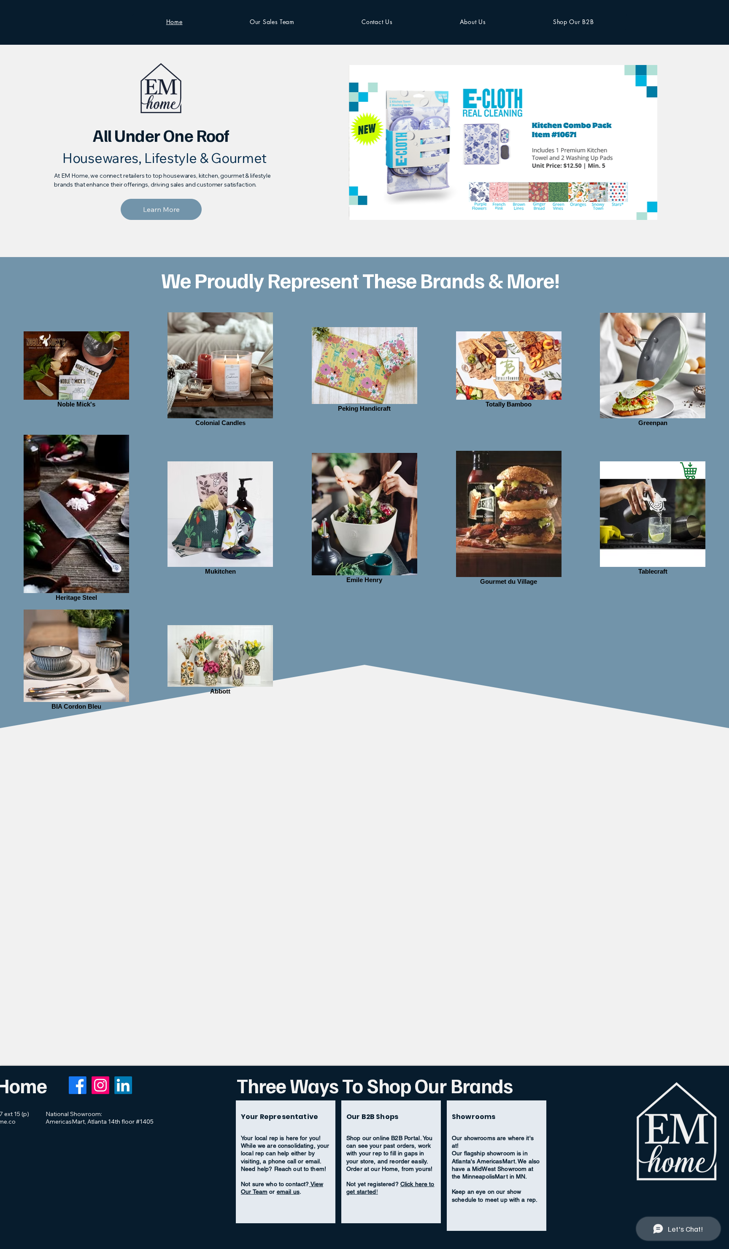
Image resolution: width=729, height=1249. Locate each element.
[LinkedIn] (123, 1085)
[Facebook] (77, 1085)
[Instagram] (100, 1085)
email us (288, 1191)
